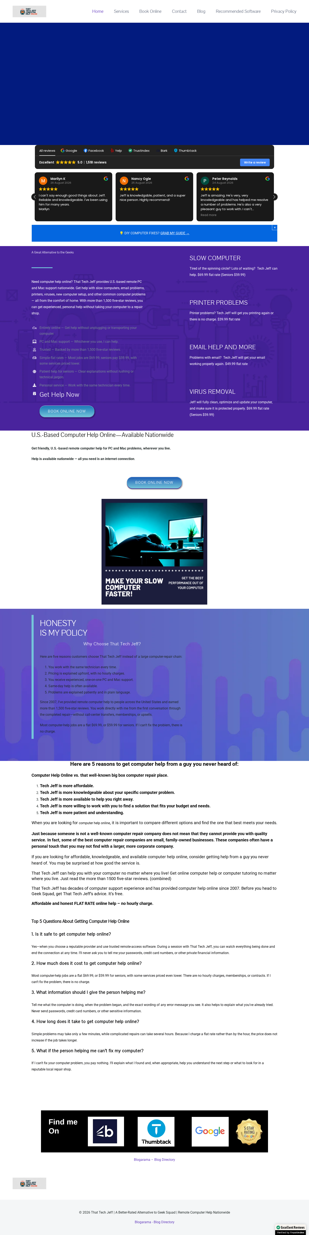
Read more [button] (128, 215)
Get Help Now (59, 394)
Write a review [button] (255, 162)
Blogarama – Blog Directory (154, 1217)
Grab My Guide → (174, 233)
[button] (69, 150)
